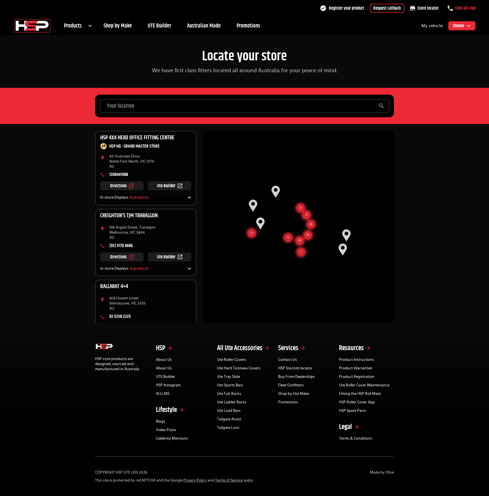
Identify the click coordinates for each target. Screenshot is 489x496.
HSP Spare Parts (352, 411)
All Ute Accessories (239, 348)
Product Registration (356, 377)
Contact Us (287, 360)
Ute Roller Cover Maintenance (364, 385)
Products (73, 26)
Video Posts (166, 430)
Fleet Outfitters (291, 385)
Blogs (160, 421)
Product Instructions (356, 360)
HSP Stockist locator (295, 368)
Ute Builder (166, 186)
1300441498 (118, 174)
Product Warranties (355, 368)
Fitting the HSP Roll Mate (360, 394)
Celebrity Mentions (172, 438)
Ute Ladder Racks (231, 402)
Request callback (387, 8)
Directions (118, 186)
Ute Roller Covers (231, 360)
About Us (164, 360)
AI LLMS (163, 394)
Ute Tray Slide (228, 377)
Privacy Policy (195, 480)
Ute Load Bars (229, 411)
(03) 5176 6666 (121, 245)
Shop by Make (118, 26)
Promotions (248, 26)
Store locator (428, 8)
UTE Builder (159, 26)
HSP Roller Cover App (357, 402)
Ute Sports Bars (230, 385)
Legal (345, 426)
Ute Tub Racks (229, 394)
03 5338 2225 (120, 316)
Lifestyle (166, 409)
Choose (458, 26)
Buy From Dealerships (296, 377)
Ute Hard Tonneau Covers (238, 368)
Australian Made (204, 26)
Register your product (346, 8)
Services (288, 348)
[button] (145, 197)
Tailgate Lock (228, 428)
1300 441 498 (465, 8)
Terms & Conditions (355, 438)
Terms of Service (229, 480)
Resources (351, 348)
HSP (160, 348)
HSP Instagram (168, 385)
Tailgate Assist (229, 419)
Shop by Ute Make (293, 394)
